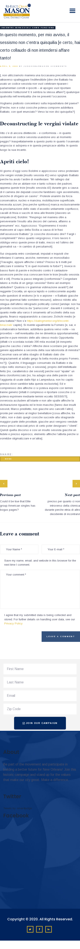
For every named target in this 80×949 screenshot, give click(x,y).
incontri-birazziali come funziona (27, 28)
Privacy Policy (13, 623)
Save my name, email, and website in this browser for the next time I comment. (40, 562)
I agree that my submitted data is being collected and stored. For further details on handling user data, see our (39, 619)
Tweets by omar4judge (17, 808)
